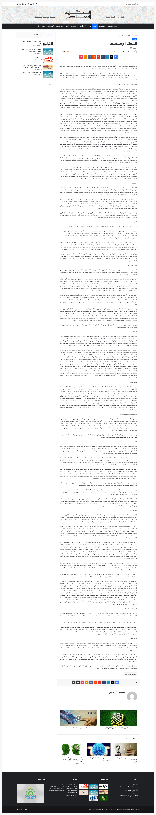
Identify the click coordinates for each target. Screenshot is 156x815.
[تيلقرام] (67, 796)
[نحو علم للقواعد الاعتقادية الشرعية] (98, 749)
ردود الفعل (38, 57)
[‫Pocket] (81, 57)
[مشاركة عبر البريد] (78, 682)
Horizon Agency (135, 809)
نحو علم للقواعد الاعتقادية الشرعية (100, 758)
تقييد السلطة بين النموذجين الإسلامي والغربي (31, 42)
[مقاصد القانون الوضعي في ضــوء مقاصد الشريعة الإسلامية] (48, 51)
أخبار (67, 26)
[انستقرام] (69, 796)
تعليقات (23, 35)
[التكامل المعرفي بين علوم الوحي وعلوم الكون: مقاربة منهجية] (48, 67)
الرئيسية (133, 35)
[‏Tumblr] (103, 57)
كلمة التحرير (102, 26)
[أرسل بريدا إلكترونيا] (123, 51)
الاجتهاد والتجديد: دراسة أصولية (32, 72)
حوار (89, 26)
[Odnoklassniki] (85, 57)
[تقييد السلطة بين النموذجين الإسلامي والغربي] (48, 43)
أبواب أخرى (83, 26)
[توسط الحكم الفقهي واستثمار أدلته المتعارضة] (125, 749)
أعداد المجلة (50, 26)
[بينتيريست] (98, 57)
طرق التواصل (59, 26)
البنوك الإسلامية (130, 674)
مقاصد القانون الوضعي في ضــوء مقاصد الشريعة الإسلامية (32, 50)
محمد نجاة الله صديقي (129, 51)
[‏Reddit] (94, 57)
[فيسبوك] (116, 57)
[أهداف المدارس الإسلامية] (93, 798)
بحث (43, 26)
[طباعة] (73, 682)
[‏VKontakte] (90, 57)
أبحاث (95, 26)
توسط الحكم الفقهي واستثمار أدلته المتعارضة (126, 759)
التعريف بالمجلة (113, 26)
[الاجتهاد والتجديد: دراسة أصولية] (48, 74)
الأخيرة (36, 35)
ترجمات (74, 26)
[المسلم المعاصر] (78, 14)
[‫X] (111, 57)
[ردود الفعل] (48, 60)
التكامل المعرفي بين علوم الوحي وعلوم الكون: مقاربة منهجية (32, 66)
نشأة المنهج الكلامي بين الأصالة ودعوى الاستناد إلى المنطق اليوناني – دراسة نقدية (72, 760)
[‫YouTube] (71, 796)
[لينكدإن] (107, 57)
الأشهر (49, 35)
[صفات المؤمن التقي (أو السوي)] (83, 792)
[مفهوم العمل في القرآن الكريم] (103, 798)
